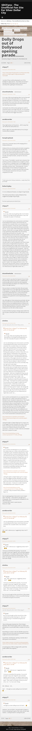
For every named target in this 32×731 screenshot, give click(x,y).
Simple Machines (17, 729)
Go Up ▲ (21, 727)
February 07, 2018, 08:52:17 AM (8, 121)
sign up (16, 23)
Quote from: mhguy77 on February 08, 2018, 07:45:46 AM (15, 329)
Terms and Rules (15, 727)
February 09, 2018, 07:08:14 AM (8, 659)
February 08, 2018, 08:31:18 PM (8, 541)
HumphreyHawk (7, 138)
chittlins (5, 321)
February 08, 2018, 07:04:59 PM (8, 444)
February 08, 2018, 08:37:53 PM (8, 567)
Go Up (2, 718)
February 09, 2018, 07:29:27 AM (8, 699)
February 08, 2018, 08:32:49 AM (8, 276)
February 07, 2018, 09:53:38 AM (8, 188)
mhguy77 (5, 67)
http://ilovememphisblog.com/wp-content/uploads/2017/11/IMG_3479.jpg (12, 434)
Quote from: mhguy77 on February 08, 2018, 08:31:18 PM (15, 572)
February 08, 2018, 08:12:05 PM (8, 513)
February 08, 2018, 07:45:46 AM (8, 208)
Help (10, 727)
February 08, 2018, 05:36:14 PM (8, 323)
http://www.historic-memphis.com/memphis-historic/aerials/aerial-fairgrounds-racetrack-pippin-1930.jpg (14, 418)
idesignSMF (23, 729)
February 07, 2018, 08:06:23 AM (8, 69)
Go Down (3, 62)
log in (11, 23)
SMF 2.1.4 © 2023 (9, 729)
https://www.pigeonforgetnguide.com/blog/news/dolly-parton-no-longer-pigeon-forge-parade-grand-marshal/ (16, 74)
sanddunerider (7, 119)
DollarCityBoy (6, 186)
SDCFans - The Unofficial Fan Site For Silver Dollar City (12, 8)
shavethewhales (7, 92)
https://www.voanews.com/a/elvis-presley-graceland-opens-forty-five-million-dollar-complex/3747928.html (15, 643)
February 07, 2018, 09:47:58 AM (8, 140)
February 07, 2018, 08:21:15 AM (8, 94)
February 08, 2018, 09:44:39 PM (8, 608)
